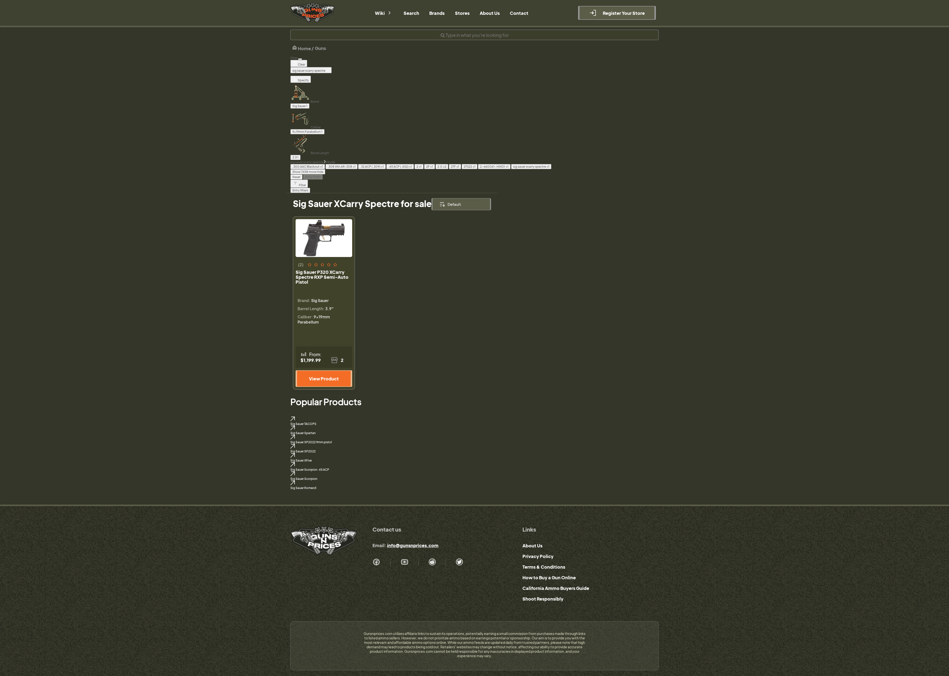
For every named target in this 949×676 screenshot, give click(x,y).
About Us (532, 545)
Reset (296, 177)
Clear (301, 64)
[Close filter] (300, 59)
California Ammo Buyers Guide (555, 588)
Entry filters (313, 177)
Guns (320, 48)
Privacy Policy (538, 556)
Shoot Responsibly (542, 599)
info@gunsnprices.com (412, 545)
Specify (303, 80)
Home (304, 48)
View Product (324, 378)
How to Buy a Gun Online (549, 577)
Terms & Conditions (543, 567)
